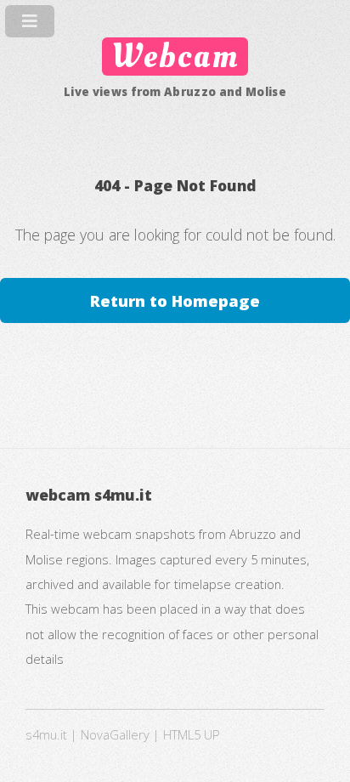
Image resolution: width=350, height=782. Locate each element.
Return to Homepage (175, 300)
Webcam (174, 56)
